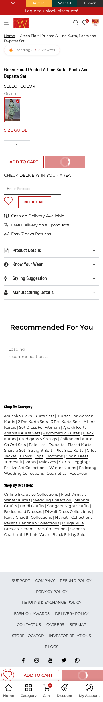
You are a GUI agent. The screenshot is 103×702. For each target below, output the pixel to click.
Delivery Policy (72, 613)
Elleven (90, 3)
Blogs (51, 646)
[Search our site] (76, 22)
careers (55, 624)
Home (9, 36)
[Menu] (6, 22)
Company (45, 580)
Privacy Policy (51, 591)
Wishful (64, 3)
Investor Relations (70, 635)
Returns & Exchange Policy (51, 602)
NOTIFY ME (34, 202)
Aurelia (39, 3)
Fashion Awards (32, 613)
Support (21, 580)
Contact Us (29, 624)
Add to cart (23, 161)
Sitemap (78, 624)
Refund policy (75, 580)
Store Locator (28, 635)
